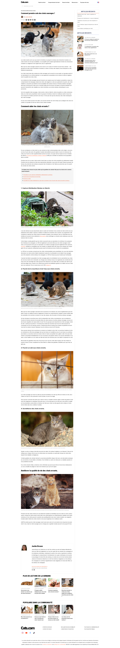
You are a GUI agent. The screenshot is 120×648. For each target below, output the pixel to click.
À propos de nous (84, 2)
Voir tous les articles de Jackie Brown (39, 566)
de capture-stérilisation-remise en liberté (36, 155)
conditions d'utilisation (47, 644)
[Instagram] (22, 632)
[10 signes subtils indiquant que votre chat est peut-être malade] (40, 586)
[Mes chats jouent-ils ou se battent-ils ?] (27, 613)
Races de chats (66, 2)
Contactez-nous (47, 629)
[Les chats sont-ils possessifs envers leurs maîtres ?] (67, 613)
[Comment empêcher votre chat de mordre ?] (54, 586)
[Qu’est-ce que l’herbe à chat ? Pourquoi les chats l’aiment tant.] (40, 613)
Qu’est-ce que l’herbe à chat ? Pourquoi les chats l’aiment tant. (40, 618)
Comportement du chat (53, 2)
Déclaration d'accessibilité (68, 627)
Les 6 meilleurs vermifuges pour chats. (85, 28)
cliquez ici (48, 265)
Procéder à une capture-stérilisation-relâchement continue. (37, 174)
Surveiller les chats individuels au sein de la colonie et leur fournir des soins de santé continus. (46, 180)
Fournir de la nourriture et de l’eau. (31, 176)
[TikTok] (34, 632)
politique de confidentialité (91, 627)
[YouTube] (26, 632)
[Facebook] (30, 632)
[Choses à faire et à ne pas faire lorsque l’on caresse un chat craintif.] (54, 613)
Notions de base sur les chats (28, 10)
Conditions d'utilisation (67, 629)
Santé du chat (41, 2)
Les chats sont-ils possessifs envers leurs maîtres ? (67, 618)
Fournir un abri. (27, 178)
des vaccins (43, 236)
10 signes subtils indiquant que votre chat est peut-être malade (40, 592)
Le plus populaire (65, 588)
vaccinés (23, 246)
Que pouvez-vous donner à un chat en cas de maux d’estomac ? (26, 592)
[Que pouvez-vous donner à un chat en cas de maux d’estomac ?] (27, 586)
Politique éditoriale (89, 629)
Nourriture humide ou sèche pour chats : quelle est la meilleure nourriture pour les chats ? (67, 593)
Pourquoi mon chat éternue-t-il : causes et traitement (88, 18)
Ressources (74, 2)
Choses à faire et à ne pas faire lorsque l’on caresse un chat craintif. (53, 618)
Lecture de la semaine (25, 588)
